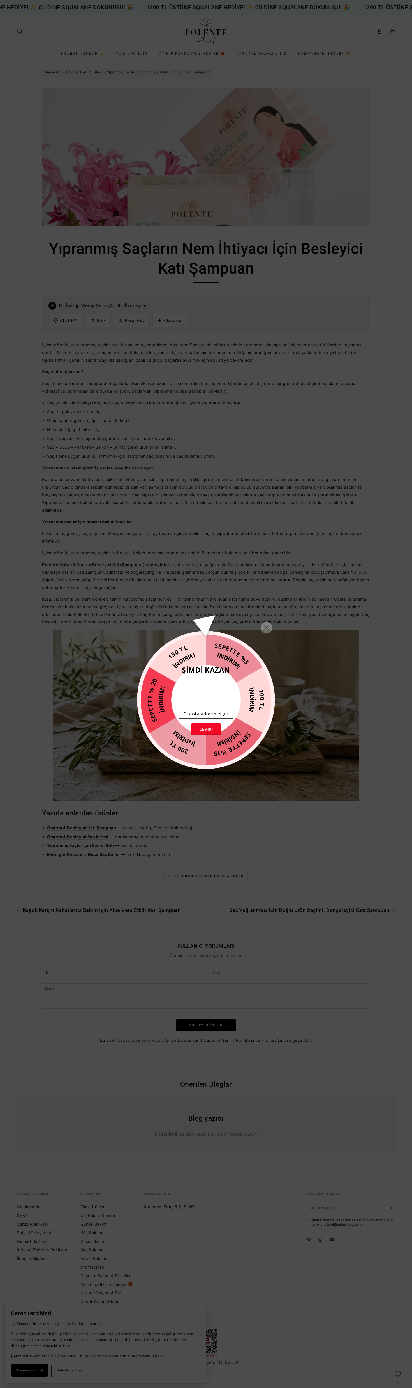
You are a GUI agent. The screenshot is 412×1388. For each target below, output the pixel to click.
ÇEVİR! (206, 729)
